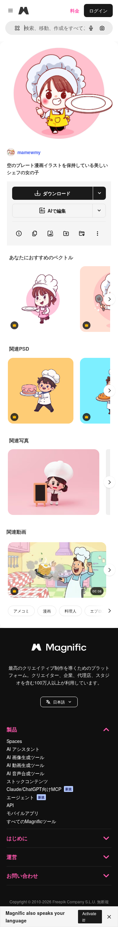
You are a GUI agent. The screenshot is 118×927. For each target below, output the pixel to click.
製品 (12, 729)
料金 (74, 10)
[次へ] (109, 299)
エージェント (26, 797)
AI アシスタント (23, 749)
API (10, 805)
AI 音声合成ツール (25, 773)
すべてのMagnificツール (31, 821)
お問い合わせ (22, 875)
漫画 (47, 611)
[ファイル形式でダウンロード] (99, 193)
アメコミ (21, 611)
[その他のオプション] (97, 233)
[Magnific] (59, 649)
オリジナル (45, 56)
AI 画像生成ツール (25, 757)
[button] (59, 702)
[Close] (109, 917)
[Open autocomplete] (15, 28)
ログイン (98, 10)
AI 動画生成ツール (25, 765)
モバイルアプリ (23, 813)
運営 (12, 857)
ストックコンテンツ (27, 781)
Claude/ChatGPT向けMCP (39, 789)
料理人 (70, 611)
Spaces (14, 741)
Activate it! (89, 916)
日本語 (59, 702)
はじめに (17, 838)
